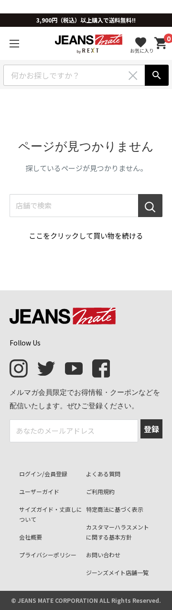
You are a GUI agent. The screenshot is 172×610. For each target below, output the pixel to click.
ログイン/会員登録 (43, 474)
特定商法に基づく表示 (114, 509)
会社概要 (30, 537)
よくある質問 (103, 474)
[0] (161, 43)
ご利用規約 (100, 491)
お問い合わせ (103, 555)
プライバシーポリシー (47, 555)
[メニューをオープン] (14, 43)
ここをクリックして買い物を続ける (86, 235)
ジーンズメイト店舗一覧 (117, 572)
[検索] (157, 75)
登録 (151, 429)
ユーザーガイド (39, 491)
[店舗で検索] (150, 205)
